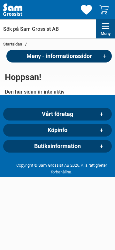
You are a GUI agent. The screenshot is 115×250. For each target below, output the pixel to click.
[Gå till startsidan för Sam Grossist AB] (12, 9)
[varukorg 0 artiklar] (105, 9)
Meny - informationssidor (59, 56)
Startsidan (12, 44)
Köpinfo (57, 130)
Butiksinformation (57, 146)
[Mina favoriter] (86, 9)
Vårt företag (57, 114)
